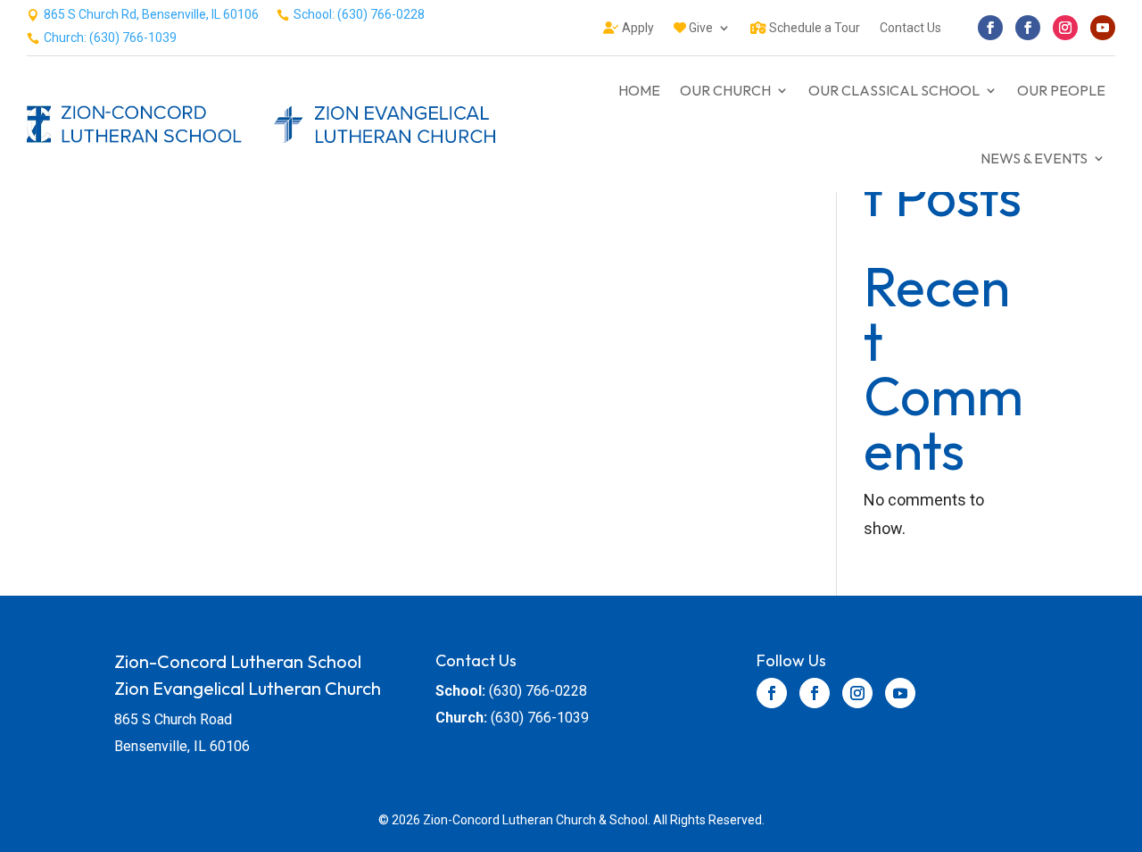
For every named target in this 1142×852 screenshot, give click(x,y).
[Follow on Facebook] (990, 27)
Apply (636, 28)
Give (699, 28)
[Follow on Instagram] (1065, 27)
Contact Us (910, 28)
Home (639, 90)
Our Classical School (894, 90)
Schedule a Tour (813, 28)
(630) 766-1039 (540, 717)
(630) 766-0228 (538, 690)
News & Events (1034, 158)
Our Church (725, 90)
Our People (1061, 90)
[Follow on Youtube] (1102, 27)
